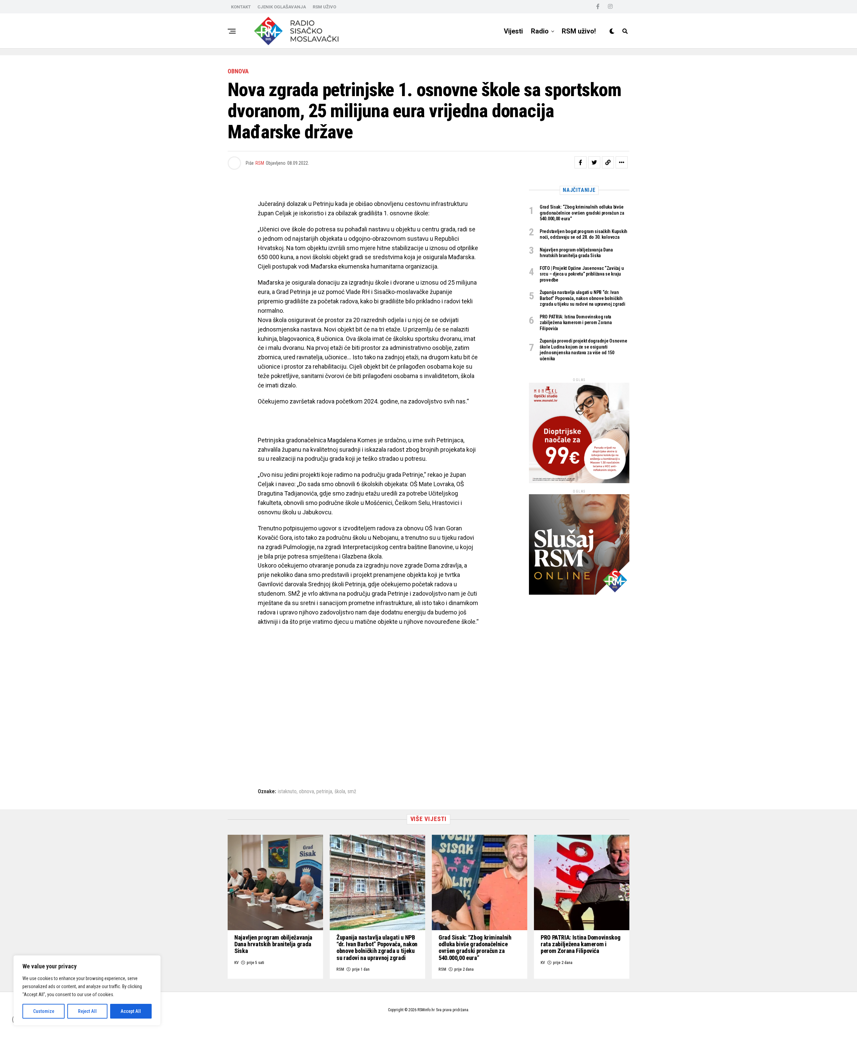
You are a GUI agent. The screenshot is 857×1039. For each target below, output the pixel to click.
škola (339, 791)
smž (351, 791)
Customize (43, 1011)
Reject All (87, 1011)
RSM (259, 163)
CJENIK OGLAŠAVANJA (281, 6)
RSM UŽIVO (324, 6)
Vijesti (513, 31)
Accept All (131, 1011)
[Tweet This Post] (594, 162)
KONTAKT (241, 6)
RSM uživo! (579, 31)
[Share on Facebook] (580, 162)
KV (236, 962)
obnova (306, 791)
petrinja (324, 791)
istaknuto (287, 791)
